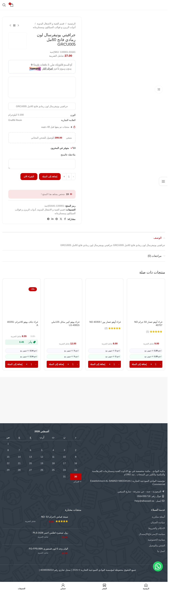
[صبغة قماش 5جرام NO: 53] (76, 520)
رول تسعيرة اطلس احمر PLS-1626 (50, 532)
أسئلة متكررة (158, 516)
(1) (147, 331)
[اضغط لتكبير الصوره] (159, 89)
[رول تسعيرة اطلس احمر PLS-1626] (76, 536)
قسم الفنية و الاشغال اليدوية (50, 23)
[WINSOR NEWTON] (20, 391)
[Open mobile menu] (163, 5)
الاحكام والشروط (156, 528)
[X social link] (61, 219)
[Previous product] (18, 25)
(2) (106, 328)
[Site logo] (83, 4)
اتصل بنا (161, 551)
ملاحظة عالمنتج (68, 154)
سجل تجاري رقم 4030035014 (55, 570)
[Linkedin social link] (52, 219)
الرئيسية (72, 23)
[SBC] (103, 391)
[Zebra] (62, 391)
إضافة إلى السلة (49, 176)
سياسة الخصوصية (156, 539)
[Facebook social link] (65, 219)
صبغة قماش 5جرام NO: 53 (54, 516)
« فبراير (77, 481)
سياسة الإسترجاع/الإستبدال (152, 534)
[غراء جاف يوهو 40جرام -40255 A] (21, 302)
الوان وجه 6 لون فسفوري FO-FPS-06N (48, 548)
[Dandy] (144, 391)
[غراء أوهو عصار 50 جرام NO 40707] (145, 302)
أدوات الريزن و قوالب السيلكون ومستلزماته (54, 27)
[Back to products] (14, 25)
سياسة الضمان (158, 522)
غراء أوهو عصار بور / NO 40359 (105, 322)
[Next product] (10, 25)
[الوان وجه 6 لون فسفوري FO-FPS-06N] (76, 552)
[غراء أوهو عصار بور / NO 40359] (104, 302)
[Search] (4, 5)
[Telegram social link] (48, 219)
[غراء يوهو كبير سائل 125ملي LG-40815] (63, 302)
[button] (145, 364)
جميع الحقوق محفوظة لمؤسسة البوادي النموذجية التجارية (108, 570)
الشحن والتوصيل (157, 545)
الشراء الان (29, 176)
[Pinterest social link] (56, 219)
